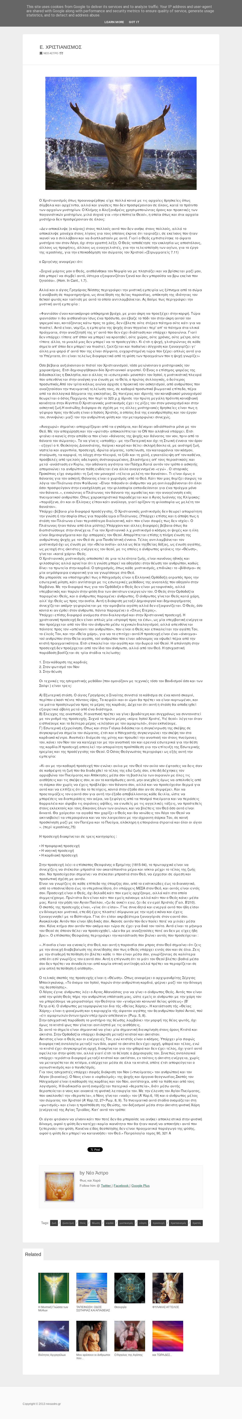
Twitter (106, 1185)
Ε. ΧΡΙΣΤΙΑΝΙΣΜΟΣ (61, 47)
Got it (134, 22)
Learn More (114, 22)
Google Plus (140, 1185)
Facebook (122, 1185)
